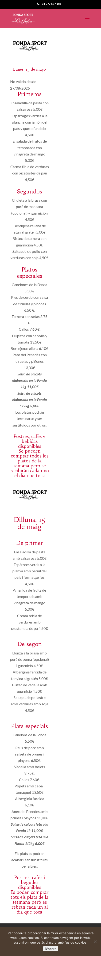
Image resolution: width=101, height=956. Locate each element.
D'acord (50, 949)
